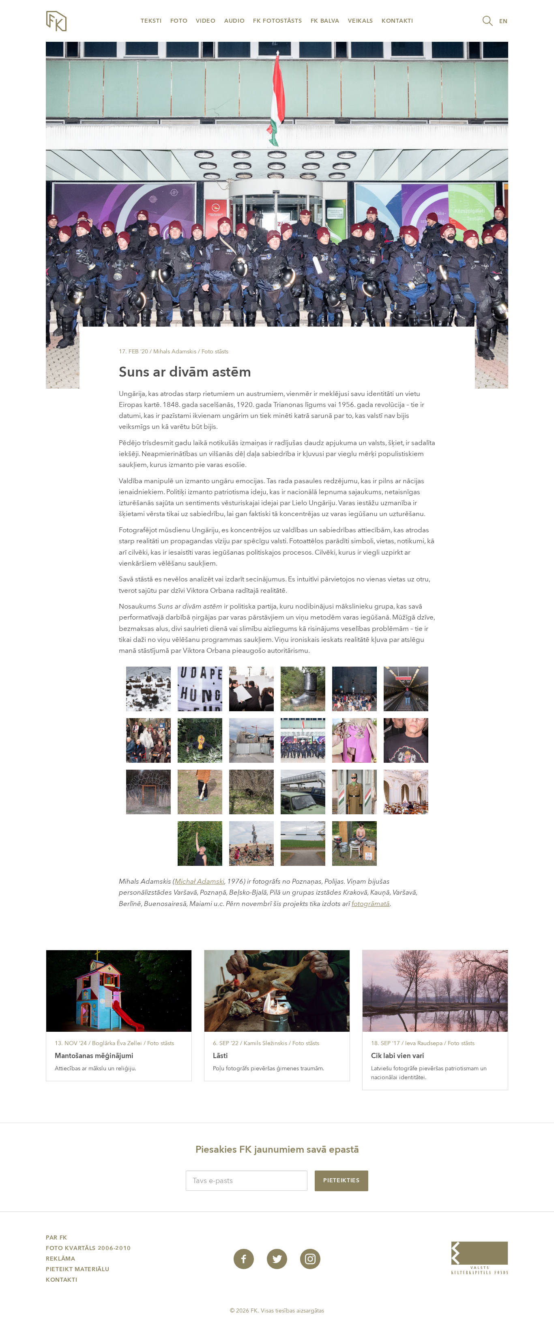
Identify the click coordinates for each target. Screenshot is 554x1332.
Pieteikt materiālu (78, 1269)
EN (503, 21)
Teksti (151, 21)
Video (206, 21)
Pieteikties (341, 1180)
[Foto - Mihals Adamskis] (148, 688)
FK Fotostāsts (277, 21)
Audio (234, 21)
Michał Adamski (199, 881)
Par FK (56, 1238)
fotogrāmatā (371, 903)
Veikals (360, 21)
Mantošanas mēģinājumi (94, 1056)
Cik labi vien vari (397, 1056)
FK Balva (325, 21)
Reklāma (60, 1259)
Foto (179, 21)
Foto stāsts (215, 351)
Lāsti (220, 1056)
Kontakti (397, 21)
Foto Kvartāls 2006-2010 (88, 1248)
